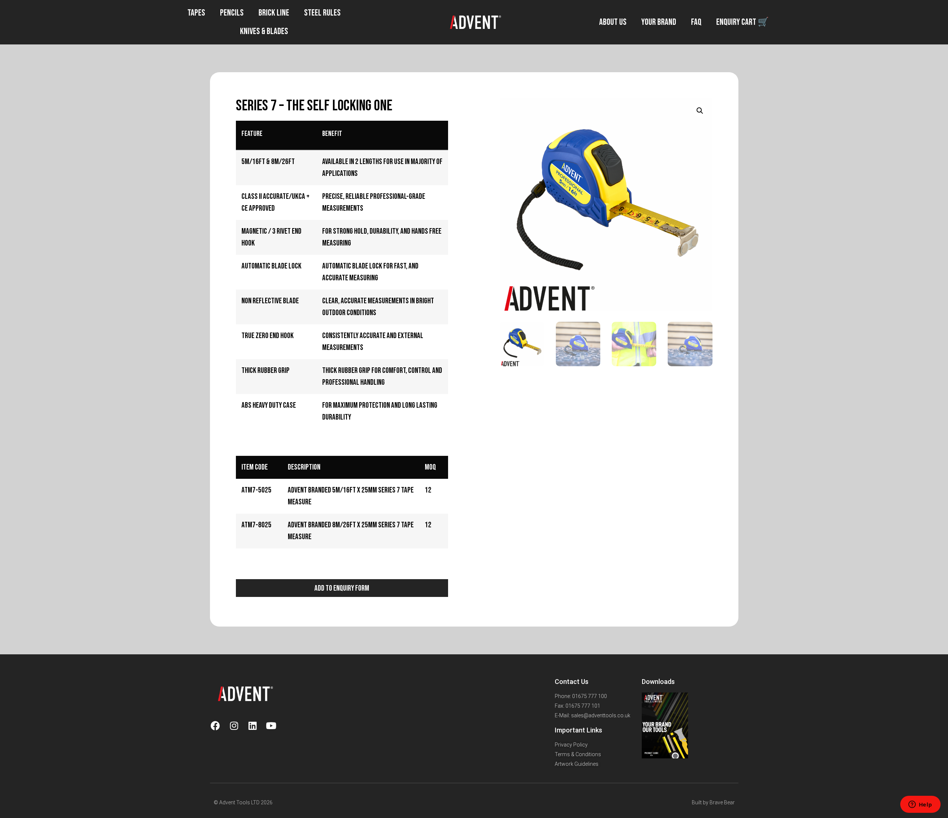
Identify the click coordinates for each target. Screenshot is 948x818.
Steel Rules (322, 12)
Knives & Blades (264, 31)
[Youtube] (271, 726)
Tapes (196, 12)
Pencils (232, 12)
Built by (701, 802)
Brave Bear (722, 802)
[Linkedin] (252, 726)
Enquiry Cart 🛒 (742, 22)
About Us (613, 22)
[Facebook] (215, 726)
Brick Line (273, 12)
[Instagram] (234, 726)
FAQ (696, 22)
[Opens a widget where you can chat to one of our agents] (920, 805)
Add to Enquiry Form (341, 588)
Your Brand (658, 22)
